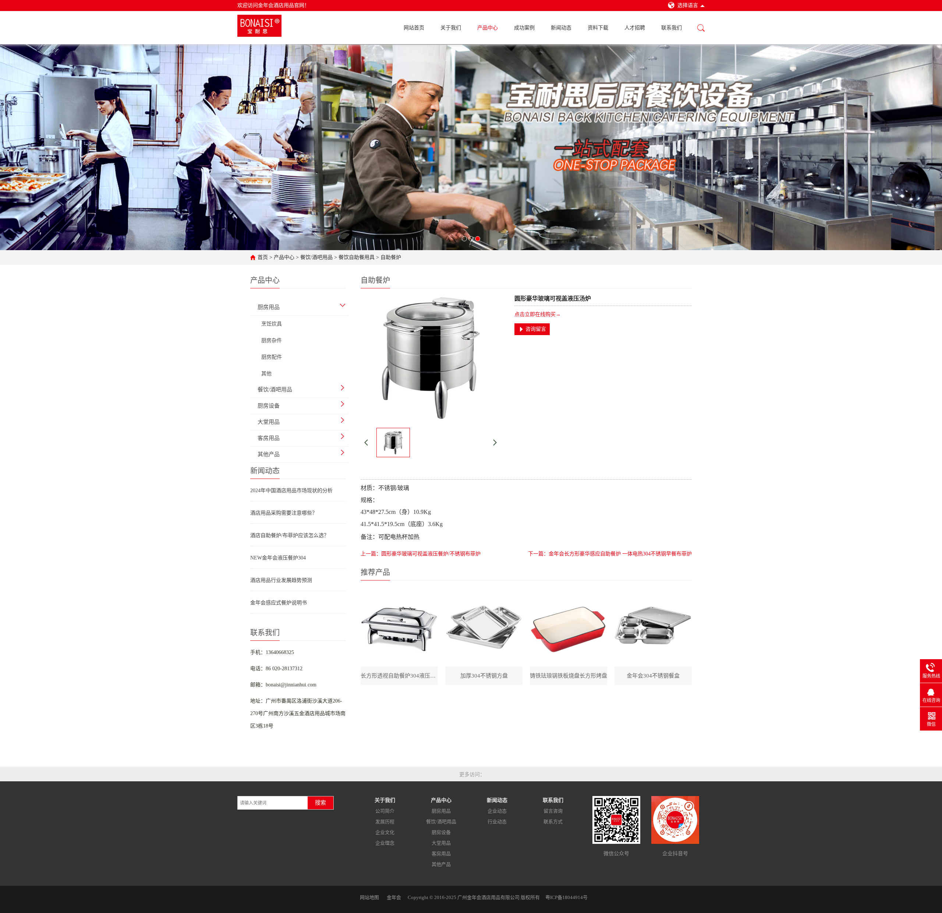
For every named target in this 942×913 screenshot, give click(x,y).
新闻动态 (561, 28)
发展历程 (384, 821)
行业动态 (497, 821)
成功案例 (524, 28)
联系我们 (671, 28)
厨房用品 (441, 811)
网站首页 (414, 28)
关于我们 (450, 28)
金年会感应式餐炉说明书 (278, 602)
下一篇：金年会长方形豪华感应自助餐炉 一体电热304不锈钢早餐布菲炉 (610, 554)
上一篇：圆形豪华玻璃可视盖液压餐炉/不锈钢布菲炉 (421, 554)
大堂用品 (441, 843)
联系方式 (553, 821)
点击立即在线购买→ (537, 314)
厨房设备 (441, 832)
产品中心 (487, 28)
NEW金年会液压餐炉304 (278, 558)
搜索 (320, 803)
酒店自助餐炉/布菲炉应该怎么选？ (289, 535)
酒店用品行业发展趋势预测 (281, 580)
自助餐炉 (390, 257)
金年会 (394, 897)
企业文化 (384, 832)
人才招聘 (634, 28)
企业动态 (497, 811)
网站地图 (369, 897)
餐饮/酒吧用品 (316, 257)
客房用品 (441, 853)
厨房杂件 (271, 340)
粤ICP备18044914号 (566, 897)
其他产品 (441, 864)
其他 (266, 373)
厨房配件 (271, 357)
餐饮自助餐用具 (357, 257)
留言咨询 (553, 811)
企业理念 (384, 843)
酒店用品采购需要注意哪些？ (283, 513)
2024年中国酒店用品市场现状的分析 (291, 490)
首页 (263, 257)
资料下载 (598, 28)
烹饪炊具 (271, 324)
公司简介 (384, 811)
